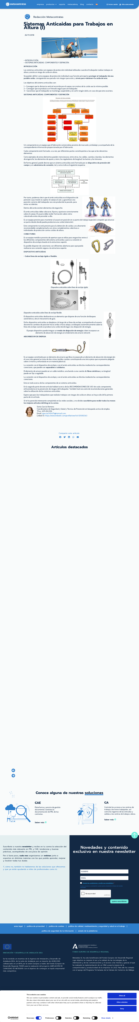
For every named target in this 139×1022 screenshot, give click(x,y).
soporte (62, 4)
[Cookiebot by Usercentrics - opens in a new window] (13, 1018)
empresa (40, 4)
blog (82, 4)
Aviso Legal (18, 926)
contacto (89, 4)
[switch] (58, 1018)
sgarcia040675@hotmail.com (54, 413)
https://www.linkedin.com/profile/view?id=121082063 (66, 416)
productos (50, 4)
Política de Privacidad (36, 926)
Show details (106, 1018)
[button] (60, 437)
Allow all (122, 995)
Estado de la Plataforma (87, 931)
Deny (122, 1008)
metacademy (73, 4)
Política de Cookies (56, 926)
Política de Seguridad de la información (58, 931)
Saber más (40, 822)
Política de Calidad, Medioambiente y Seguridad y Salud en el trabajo (96, 926)
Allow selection (122, 1002)
